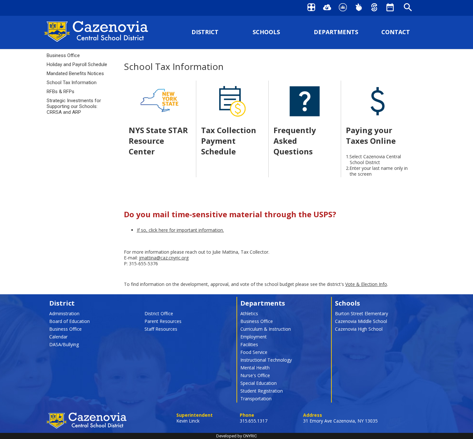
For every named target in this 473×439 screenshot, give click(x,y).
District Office (158, 313)
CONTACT (395, 32)
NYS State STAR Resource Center (158, 141)
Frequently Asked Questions (295, 141)
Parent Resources (162, 321)
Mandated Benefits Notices (75, 73)
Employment (253, 337)
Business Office (63, 55)
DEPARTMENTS (336, 32)
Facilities (249, 344)
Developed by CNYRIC (236, 436)
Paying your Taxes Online (371, 135)
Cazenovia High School (359, 329)
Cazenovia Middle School (361, 321)
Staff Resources (160, 329)
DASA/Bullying (64, 344)
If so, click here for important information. (180, 230)
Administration (64, 313)
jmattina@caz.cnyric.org (164, 258)
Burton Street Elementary (361, 313)
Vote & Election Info (366, 284)
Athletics (249, 313)
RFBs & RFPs (60, 91)
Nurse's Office (255, 375)
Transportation (256, 398)
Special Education (258, 383)
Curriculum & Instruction (265, 329)
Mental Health (255, 368)
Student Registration (261, 391)
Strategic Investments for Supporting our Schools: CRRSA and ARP (74, 106)
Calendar (58, 337)
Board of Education (69, 321)
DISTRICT (204, 32)
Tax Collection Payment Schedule (228, 141)
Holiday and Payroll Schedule (77, 64)
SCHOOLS (266, 32)
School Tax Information (72, 82)
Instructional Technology (266, 360)
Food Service (253, 352)
